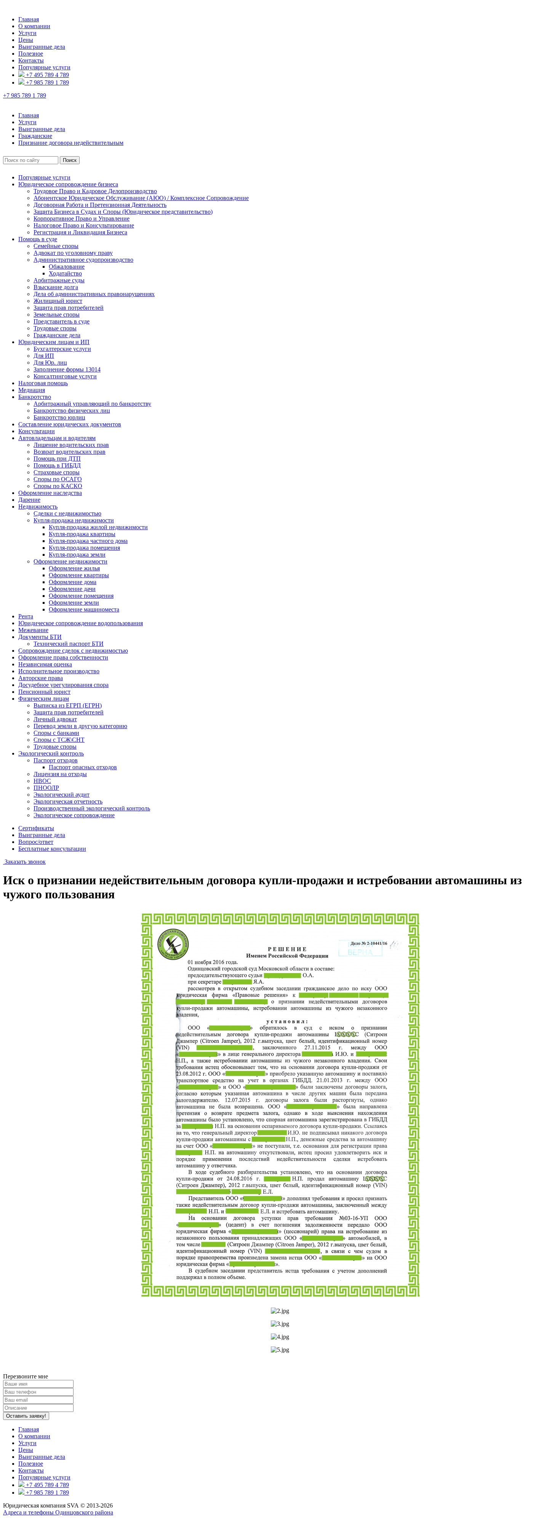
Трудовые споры (55, 328)
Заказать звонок (24, 861)
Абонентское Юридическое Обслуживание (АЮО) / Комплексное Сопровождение (141, 198)
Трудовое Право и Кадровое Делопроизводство (95, 191)
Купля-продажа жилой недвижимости (98, 527)
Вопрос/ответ (35, 842)
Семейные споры (56, 246)
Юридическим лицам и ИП (54, 342)
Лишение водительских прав (71, 445)
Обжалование (67, 266)
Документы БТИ (40, 637)
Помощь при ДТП (57, 458)
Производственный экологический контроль (92, 808)
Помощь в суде (37, 239)
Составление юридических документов (69, 424)
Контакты (31, 60)
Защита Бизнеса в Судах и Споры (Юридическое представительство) (123, 211)
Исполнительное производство (58, 671)
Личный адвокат (55, 719)
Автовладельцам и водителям (57, 438)
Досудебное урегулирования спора (63, 685)
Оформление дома (72, 582)
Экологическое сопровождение (74, 815)
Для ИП (44, 355)
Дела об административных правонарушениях (94, 294)
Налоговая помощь (43, 383)
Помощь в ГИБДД (57, 465)
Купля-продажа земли (77, 554)
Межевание (33, 630)
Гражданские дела (57, 335)
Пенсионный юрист (44, 691)
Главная (28, 19)
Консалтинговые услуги (65, 376)
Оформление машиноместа (84, 609)
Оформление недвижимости (70, 561)
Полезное (30, 53)
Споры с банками (56, 733)
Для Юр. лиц (50, 362)
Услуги (27, 33)
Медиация (31, 390)
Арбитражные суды (59, 280)
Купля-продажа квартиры (82, 534)
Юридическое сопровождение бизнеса (68, 184)
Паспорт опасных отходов (83, 767)
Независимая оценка (45, 664)
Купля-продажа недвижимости (74, 520)
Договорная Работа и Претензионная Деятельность (100, 205)
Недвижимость (38, 506)
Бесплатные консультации (52, 848)
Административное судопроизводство (83, 259)
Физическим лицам (43, 698)
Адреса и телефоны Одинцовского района (58, 1512)
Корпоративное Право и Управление (82, 218)
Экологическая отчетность (68, 801)
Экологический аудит (62, 794)
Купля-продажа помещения (84, 547)
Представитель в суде (62, 321)
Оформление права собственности (63, 657)
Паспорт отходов (56, 760)
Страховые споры (57, 472)
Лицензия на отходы (60, 774)
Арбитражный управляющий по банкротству (92, 403)
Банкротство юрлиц (59, 417)
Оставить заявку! (26, 1416)
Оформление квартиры (79, 575)
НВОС (42, 781)
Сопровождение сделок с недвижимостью (73, 650)
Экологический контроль (51, 753)
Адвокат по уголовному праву (73, 253)
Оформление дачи (72, 589)
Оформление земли (74, 602)
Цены (25, 40)
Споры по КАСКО (58, 486)
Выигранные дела (41, 46)
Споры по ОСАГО (58, 479)
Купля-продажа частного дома (88, 541)
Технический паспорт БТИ (69, 643)
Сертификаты (36, 828)
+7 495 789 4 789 (46, 75)
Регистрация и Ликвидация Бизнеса (80, 232)
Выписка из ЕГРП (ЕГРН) (68, 705)
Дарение (29, 499)
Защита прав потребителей (69, 307)
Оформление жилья (74, 568)
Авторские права (40, 678)
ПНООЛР (46, 787)
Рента (25, 616)
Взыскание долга (56, 287)
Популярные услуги (44, 67)
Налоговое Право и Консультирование (84, 225)
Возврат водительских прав (70, 451)
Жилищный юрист (58, 301)
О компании (34, 26)
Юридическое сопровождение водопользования (80, 623)
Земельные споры (57, 314)
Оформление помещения (81, 595)
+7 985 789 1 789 (46, 82)
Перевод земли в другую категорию (80, 726)
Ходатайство (65, 273)
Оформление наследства (50, 493)
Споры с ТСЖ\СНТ (59, 739)
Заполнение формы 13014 (67, 369)
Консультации (36, 431)
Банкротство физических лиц (72, 410)
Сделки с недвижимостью (67, 513)
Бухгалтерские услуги (62, 349)
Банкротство (34, 397)
